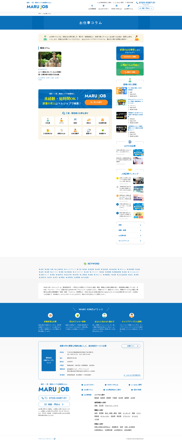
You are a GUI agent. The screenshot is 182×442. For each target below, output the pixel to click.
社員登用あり (98, 430)
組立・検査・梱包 (111, 413)
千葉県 (114, 398)
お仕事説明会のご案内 (105, 2)
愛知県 (96, 398)
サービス (135, 416)
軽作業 (119, 416)
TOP (39, 13)
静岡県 (108, 398)
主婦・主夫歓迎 (129, 427)
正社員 (101, 405)
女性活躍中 (128, 430)
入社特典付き (118, 430)
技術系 (113, 416)
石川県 (120, 398)
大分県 (132, 398)
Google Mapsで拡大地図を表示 (133, 375)
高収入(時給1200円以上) (102, 427)
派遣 (95, 405)
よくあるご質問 (119, 2)
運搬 (133, 413)
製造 (119, 413)
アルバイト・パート (111, 405)
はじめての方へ (89, 385)
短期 (121, 427)
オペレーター (104, 416)
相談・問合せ (146, 8)
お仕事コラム (88, 390)
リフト (138, 413)
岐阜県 (102, 398)
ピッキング (126, 413)
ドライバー (126, 416)
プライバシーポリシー (45, 439)
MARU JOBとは (112, 385)
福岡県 (126, 398)
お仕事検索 (87, 395)
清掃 (95, 413)
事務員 (96, 416)
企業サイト (131, 346)
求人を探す (98, 102)
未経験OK (115, 427)
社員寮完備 (108, 430)
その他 (96, 419)
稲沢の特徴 (130, 2)
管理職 (101, 413)
